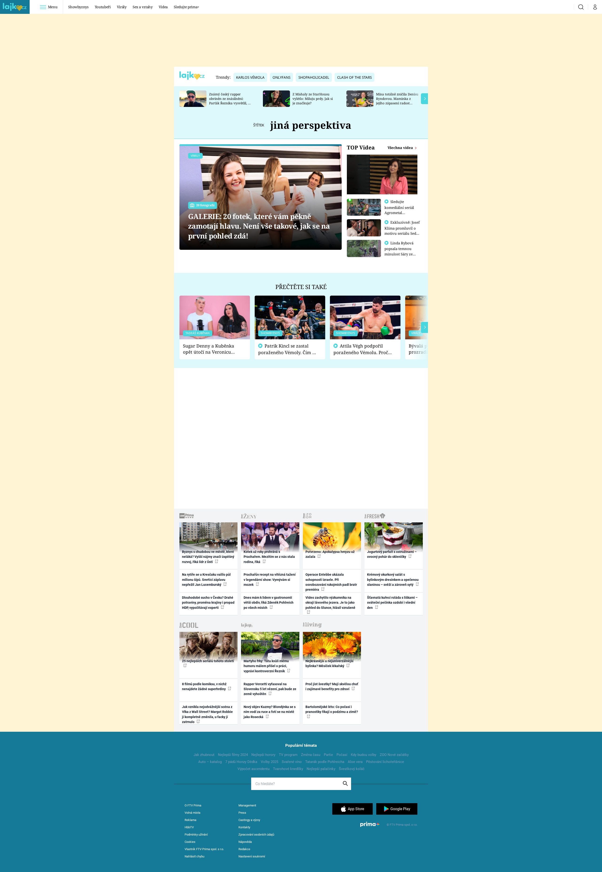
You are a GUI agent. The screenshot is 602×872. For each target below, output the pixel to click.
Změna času (310, 755)
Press (242, 812)
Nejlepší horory (263, 755)
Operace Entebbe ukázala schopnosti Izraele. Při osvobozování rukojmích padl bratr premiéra (331, 582)
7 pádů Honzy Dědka (241, 762)
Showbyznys (78, 6)
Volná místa (192, 812)
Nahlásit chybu (194, 856)
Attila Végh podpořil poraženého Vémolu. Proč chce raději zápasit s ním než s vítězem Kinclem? (360, 349)
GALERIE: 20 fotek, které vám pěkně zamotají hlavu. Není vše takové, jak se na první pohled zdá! (259, 226)
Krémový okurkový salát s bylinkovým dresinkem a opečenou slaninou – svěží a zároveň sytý (393, 580)
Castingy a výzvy (249, 820)
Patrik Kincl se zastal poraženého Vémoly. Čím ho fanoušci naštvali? (288, 349)
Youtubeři (103, 6)
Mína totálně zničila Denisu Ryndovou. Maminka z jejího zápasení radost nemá (397, 100)
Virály (122, 6)
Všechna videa (401, 147)
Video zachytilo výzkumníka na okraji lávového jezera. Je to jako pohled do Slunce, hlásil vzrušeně (330, 603)
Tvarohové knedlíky (288, 769)
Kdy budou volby (363, 755)
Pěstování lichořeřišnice (385, 762)
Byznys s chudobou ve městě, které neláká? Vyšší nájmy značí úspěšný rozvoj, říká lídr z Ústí (208, 557)
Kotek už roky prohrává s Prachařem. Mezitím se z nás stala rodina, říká (269, 557)
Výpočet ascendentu (253, 769)
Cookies (190, 842)
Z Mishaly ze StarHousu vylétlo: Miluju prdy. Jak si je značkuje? (313, 98)
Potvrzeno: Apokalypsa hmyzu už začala (330, 554)
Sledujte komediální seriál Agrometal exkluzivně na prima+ (399, 212)
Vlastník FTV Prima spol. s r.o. (204, 849)
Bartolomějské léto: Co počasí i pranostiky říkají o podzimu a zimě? (331, 709)
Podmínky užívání (196, 834)
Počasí (342, 755)
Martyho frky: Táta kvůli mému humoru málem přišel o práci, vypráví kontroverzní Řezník (266, 666)
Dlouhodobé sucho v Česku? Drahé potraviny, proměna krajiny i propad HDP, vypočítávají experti (208, 603)
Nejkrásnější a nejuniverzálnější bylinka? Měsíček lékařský (329, 663)
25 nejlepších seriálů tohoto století (208, 661)
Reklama (190, 820)
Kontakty (244, 827)
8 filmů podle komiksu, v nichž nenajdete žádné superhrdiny (204, 686)
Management (247, 805)
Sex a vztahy (143, 6)
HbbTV (189, 827)
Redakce (244, 849)
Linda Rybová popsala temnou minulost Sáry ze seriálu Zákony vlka (401, 251)
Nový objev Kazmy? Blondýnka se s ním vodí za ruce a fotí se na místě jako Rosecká (270, 712)
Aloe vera (355, 762)
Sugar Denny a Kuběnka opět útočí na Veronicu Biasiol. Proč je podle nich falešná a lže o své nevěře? (211, 349)
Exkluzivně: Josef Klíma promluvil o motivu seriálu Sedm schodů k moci (402, 230)
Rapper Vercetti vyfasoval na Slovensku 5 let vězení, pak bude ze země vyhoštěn (270, 689)
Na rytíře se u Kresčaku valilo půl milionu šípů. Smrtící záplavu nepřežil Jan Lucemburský (206, 580)
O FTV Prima (193, 805)
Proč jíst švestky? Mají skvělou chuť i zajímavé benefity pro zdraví (331, 686)
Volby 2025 (269, 762)
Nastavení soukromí (251, 856)
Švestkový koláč (351, 769)
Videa (163, 6)
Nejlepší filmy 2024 (233, 755)
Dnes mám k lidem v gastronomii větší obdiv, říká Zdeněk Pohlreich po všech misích (268, 603)
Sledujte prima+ (186, 6)
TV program (288, 755)
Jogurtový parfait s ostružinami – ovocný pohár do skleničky (392, 554)
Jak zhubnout (204, 755)
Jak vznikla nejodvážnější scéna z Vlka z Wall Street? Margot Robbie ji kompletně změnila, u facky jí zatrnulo (207, 714)
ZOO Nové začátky (394, 755)
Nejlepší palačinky (321, 769)
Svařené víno (292, 762)
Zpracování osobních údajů (256, 834)
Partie (328, 755)
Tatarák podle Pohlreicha (324, 762)
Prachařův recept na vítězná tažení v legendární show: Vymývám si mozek (270, 580)
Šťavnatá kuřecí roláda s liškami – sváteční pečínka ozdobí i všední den (392, 603)
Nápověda (245, 842)
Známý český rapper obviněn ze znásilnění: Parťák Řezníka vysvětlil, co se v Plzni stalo (230, 100)
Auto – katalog (210, 762)
